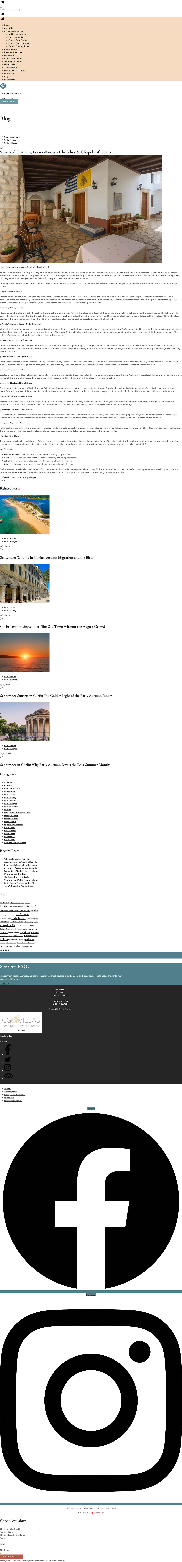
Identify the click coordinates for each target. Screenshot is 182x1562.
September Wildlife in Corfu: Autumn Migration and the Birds (47, 557)
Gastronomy (10, 821)
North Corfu (9, 833)
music (35, 935)
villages (32, 477)
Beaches (8, 785)
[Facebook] (7, 1054)
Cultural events (11, 806)
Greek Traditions (22, 929)
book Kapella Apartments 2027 (18, 906)
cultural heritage (28, 922)
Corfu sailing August (32, 918)
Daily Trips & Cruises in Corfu (17, 812)
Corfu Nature (10, 538)
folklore (17, 926)
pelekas (2, 943)
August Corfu (26, 903)
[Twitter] (7, 1062)
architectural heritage (16, 903)
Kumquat (12, 936)
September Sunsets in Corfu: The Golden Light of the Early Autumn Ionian (56, 695)
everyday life (7, 925)
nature (4, 939)
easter (36, 922)
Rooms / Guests (7, 1532)
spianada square (6, 946)
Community (9, 791)
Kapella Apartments (13, 824)
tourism (17, 946)
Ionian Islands (13, 932)
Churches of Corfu (12, 136)
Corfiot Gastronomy (21, 910)
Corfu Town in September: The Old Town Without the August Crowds (53, 626)
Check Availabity (11, 1557)
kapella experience (29, 932)
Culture (7, 809)
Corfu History (10, 139)
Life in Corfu (9, 827)
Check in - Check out (9, 1528)
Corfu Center (10, 607)
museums (28, 935)
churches (8, 910)
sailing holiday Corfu (19, 943)
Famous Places (11, 818)
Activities (8, 782)
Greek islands (11, 929)
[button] (91, 984)
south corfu (29, 942)
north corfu (12, 939)
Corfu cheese (34, 915)
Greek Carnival (24, 926)
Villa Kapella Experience (15, 842)
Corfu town (4, 921)
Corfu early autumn (5, 918)
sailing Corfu (9, 943)
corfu (2, 477)
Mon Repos (19, 936)
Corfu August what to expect (8, 915)
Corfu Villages (10, 142)
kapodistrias (4, 936)
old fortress (21, 940)
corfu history (22, 477)
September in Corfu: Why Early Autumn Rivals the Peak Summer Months (55, 764)
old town (29, 939)
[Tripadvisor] (8, 1078)
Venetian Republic (27, 946)
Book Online (9, 101)
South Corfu (9, 839)
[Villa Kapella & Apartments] (3, 88)
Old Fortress (9, 836)
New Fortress (10, 830)
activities (4, 902)
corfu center (10, 477)
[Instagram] (7, 1070)
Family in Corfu (11, 815)
